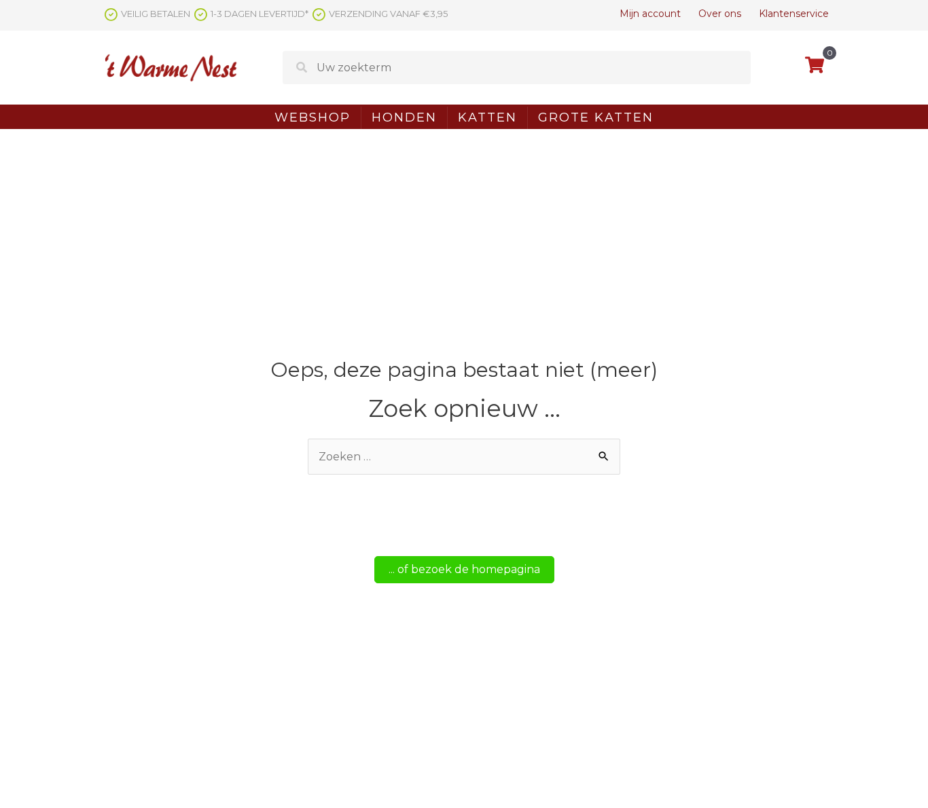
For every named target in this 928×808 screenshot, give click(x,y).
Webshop (312, 117)
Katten (487, 117)
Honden (404, 117)
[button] (464, 569)
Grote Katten (596, 117)
